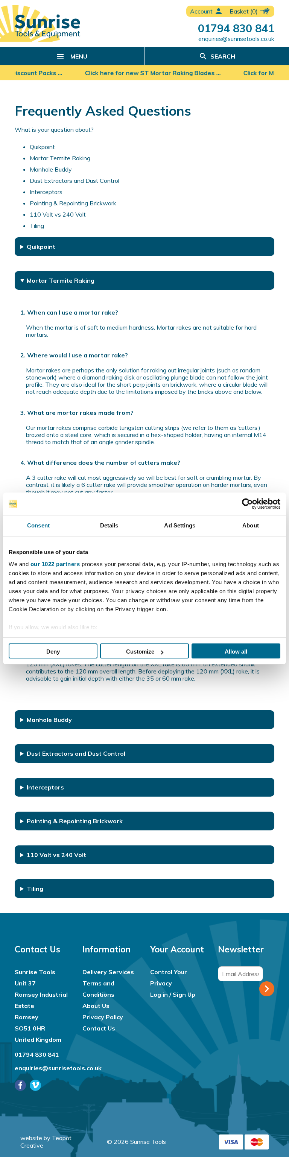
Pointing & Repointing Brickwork (73, 203)
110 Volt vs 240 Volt (58, 214)
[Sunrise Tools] (48, 26)
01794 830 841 (236, 28)
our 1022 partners (55, 564)
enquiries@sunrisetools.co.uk (236, 39)
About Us (96, 1005)
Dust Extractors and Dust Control (74, 180)
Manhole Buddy (51, 169)
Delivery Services (108, 972)
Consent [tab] (38, 525)
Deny (53, 651)
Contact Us (98, 1028)
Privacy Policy (102, 1017)
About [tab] (250, 525)
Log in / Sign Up (172, 994)
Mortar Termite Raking (60, 158)
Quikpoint (42, 147)
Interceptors (46, 192)
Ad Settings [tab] (179, 525)
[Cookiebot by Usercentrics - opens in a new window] (247, 503)
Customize (140, 651)
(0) (244, 11)
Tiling (37, 225)
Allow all (236, 651)
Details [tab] (109, 525)
